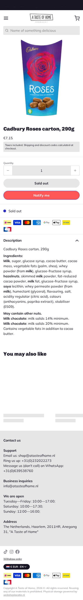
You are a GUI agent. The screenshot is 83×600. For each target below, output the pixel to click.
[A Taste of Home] (41, 14)
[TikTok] (5, 548)
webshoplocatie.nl (14, 591)
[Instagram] (11, 548)
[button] (41, 179)
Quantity (8, 159)
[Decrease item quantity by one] (8, 167)
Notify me (41, 192)
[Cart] (75, 15)
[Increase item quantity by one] (75, 167)
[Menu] (7, 15)
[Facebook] (17, 548)
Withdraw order (12, 555)
